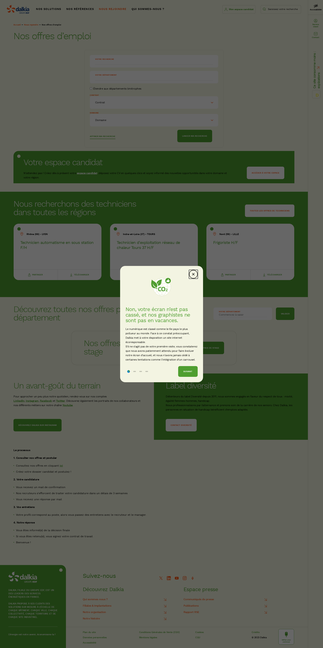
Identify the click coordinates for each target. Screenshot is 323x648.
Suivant (187, 371)
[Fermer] (193, 274)
